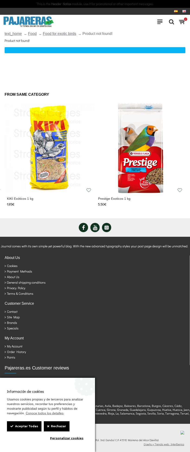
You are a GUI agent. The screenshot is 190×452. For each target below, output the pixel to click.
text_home (13, 34)
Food (32, 34)
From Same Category (27, 94)
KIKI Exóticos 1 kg (20, 198)
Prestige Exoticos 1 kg (114, 198)
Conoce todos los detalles (44, 413)
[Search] (170, 22)
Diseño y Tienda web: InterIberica (164, 444)
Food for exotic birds (59, 34)
